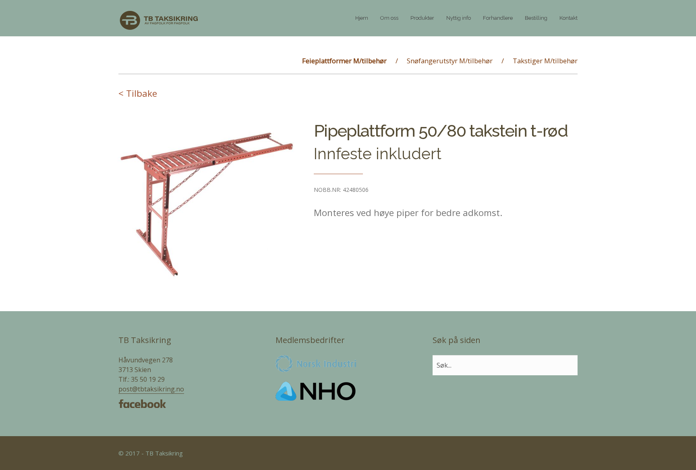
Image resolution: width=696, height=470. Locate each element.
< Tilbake (137, 93)
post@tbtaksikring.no (151, 389)
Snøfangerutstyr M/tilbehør (450, 60)
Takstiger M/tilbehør (545, 60)
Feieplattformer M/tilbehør (344, 60)
